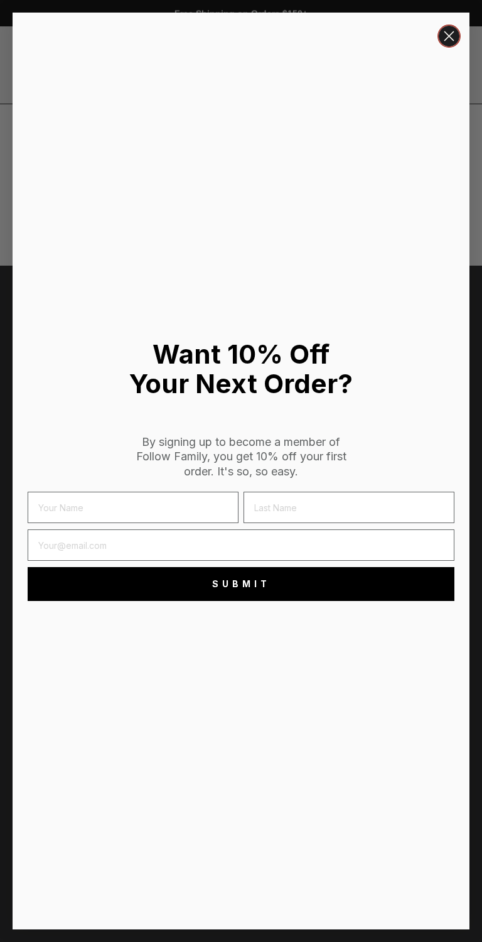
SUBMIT (241, 583)
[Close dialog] (449, 36)
